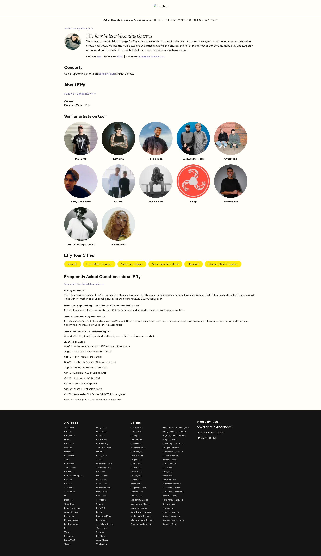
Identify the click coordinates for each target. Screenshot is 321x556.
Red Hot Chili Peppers (73, 475)
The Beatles (69, 487)
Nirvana (100, 451)
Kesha (99, 512)
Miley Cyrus (101, 427)
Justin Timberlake (104, 447)
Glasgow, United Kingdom (174, 431)
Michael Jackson (71, 520)
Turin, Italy (167, 471)
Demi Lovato (101, 491)
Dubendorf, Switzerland (173, 491)
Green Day (69, 504)
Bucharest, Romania (172, 483)
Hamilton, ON (136, 455)
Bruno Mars (69, 435)
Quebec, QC (135, 463)
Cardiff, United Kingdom (141, 512)
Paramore (68, 536)
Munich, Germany (171, 455)
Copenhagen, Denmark (173, 443)
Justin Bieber (70, 467)
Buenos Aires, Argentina (173, 520)
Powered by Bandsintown (214, 427)
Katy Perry (69, 443)
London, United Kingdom (141, 516)
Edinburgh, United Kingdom (223, 264)
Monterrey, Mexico (138, 508)
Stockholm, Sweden (171, 487)
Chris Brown (101, 439)
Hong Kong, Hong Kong (173, 499)
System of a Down (104, 463)
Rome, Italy (167, 475)
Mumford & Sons (103, 487)
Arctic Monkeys (103, 467)
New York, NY (136, 427)
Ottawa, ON (135, 475)
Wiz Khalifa (101, 544)
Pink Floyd (100, 471)
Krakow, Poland (169, 479)
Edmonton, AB (136, 495)
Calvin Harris (102, 528)
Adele (66, 459)
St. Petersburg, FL (138, 447)
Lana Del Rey (102, 443)
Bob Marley (101, 536)
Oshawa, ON (136, 471)
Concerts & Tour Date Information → (84, 283)
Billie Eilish (69, 516)
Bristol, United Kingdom (140, 524)
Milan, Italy (167, 467)
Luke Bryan (101, 520)
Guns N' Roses (102, 483)
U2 (65, 495)
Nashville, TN (136, 443)
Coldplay (68, 447)
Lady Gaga (69, 463)
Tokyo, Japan (168, 508)
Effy (91, 28)
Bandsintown (106, 73)
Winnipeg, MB (136, 451)
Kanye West (69, 540)
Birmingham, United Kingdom (176, 427)
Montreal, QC (136, 491)
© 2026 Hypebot (208, 421)
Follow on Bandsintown (78, 93)
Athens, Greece (169, 459)
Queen (67, 544)
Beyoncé (68, 483)
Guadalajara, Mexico (139, 504)
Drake (67, 439)
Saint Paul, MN (137, 439)
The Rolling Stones (104, 524)
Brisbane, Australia (171, 516)
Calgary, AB (135, 459)
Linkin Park (69, 471)
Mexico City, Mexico (139, 499)
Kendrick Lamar (71, 524)
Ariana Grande (71, 512)
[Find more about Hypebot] (160, 8)
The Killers (101, 499)
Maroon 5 (68, 451)
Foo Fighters (101, 455)
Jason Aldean (102, 540)
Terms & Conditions (210, 432)
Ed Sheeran (69, 455)
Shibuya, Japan (169, 504)
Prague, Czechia (170, 439)
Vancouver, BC (136, 483)
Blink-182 (100, 508)
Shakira (99, 504)
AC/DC (99, 459)
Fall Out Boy (101, 479)
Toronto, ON (135, 479)
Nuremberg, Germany (173, 451)
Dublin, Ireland (169, 463)
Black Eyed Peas (103, 516)
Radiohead (101, 495)
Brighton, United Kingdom (174, 435)
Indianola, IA (136, 431)
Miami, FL (73, 264)
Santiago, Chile (169, 524)
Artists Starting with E (76, 28)
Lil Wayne (100, 435)
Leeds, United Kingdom (99, 264)
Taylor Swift (69, 427)
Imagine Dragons (72, 508)
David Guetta (102, 475)
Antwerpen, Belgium (132, 264)
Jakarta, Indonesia (171, 512)
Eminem (68, 431)
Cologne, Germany (171, 447)
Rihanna (68, 479)
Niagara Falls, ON (138, 487)
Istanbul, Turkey (170, 495)
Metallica (68, 499)
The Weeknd (69, 491)
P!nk (66, 528)
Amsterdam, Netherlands (165, 264)
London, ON (135, 467)
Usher (67, 532)
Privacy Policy (207, 437)
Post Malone (101, 431)
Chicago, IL (193, 264)
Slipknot (100, 532)
